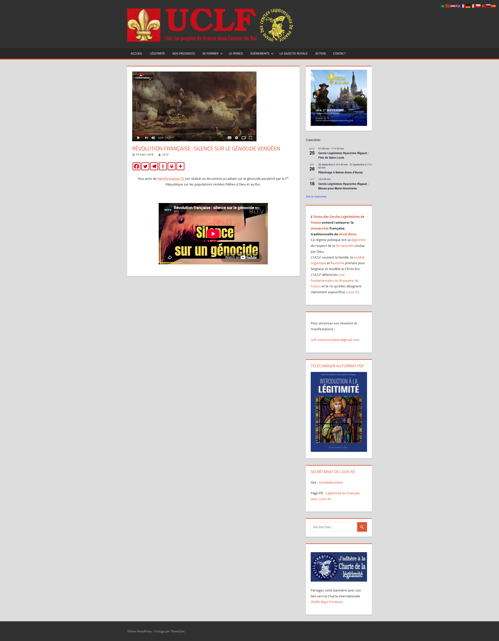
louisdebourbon (330, 482)
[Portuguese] (483, 6)
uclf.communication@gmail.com (335, 339)
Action (320, 53)
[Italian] (473, 6)
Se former (210, 53)
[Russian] (488, 6)
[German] (468, 6)
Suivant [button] (362, 97)
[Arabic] (442, 6)
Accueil (136, 53)
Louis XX (352, 292)
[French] (463, 6)
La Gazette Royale (294, 53)
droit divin (347, 234)
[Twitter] (145, 166)
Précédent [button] (316, 97)
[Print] (172, 166)
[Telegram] (154, 166)
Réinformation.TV (170, 178)
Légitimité (157, 53)
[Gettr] (163, 166)
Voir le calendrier (316, 196)
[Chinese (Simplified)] (447, 6)
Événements (259, 53)
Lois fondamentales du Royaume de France (334, 280)
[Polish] (478, 6)
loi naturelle (345, 245)
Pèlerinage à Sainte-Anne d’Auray (340, 172)
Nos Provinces (183, 53)
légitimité (358, 240)
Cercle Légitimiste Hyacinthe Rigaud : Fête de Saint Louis (343, 155)
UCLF (165, 154)
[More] (180, 166)
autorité (338, 263)
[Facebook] (137, 166)
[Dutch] (453, 6)
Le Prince (236, 53)
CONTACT (339, 53)
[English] (458, 6)
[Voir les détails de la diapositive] (339, 98)
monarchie (320, 228)
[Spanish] (493, 6)
